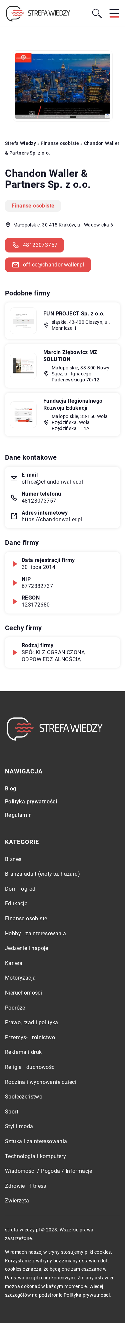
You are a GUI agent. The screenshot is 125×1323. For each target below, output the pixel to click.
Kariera (14, 963)
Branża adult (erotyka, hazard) (42, 874)
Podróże (15, 1008)
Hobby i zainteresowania (35, 933)
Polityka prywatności (31, 801)
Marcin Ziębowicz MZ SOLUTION (70, 355)
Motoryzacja (20, 978)
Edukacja (16, 903)
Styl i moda (19, 1126)
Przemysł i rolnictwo (30, 1037)
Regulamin (18, 815)
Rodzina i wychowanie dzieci (40, 1082)
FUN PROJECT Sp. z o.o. (74, 313)
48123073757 (40, 245)
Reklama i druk (23, 1052)
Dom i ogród (20, 889)
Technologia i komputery (35, 1156)
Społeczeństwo (23, 1097)
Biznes (13, 859)
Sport (11, 1111)
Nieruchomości (23, 993)
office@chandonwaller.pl (53, 264)
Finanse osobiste (33, 206)
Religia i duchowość (30, 1067)
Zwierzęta (17, 1200)
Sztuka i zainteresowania (36, 1141)
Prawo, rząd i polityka (31, 1022)
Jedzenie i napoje (26, 948)
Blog (10, 788)
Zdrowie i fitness (25, 1186)
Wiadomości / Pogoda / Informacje (48, 1171)
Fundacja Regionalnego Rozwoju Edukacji (72, 404)
